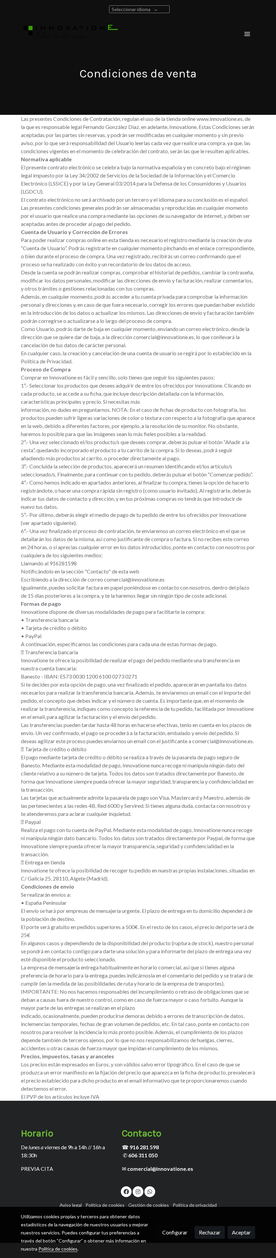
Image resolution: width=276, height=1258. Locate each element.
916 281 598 (144, 1147)
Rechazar (209, 1232)
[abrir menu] (247, 33)
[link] (71, 33)
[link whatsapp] (150, 1191)
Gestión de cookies (148, 1205)
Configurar (174, 1232)
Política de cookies (105, 1205)
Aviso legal (71, 1205)
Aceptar (241, 1232)
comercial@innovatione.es (160, 1168)
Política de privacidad (195, 1205)
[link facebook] (126, 1191)
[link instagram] (138, 1191)
